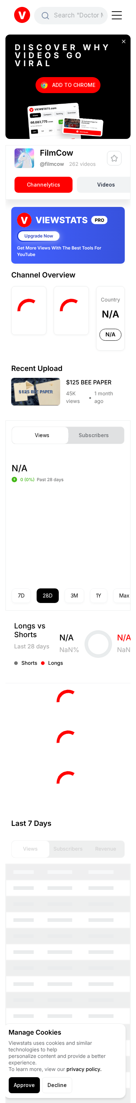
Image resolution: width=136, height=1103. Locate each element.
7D (21, 595)
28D (48, 595)
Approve (24, 1085)
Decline (57, 1085)
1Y (98, 595)
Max (124, 595)
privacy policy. (84, 1069)
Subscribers (94, 435)
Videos (106, 184)
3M (74, 595)
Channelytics (43, 184)
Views (42, 435)
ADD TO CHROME (73, 85)
